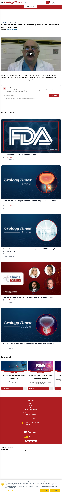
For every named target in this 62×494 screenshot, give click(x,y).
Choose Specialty (29, 6)
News (33, 451)
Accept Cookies (44, 490)
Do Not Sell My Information (31, 413)
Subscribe (53, 95)
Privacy (31, 411)
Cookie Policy (11, 487)
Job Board (31, 407)
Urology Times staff (10, 300)
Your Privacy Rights (31, 414)
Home (20, 451)
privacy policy (31, 98)
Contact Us (31, 405)
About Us (31, 400)
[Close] (59, 482)
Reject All (55, 490)
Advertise (31, 402)
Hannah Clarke (8, 157)
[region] (31, 487)
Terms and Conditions (31, 409)
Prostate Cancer (6, 105)
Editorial (31, 404)
